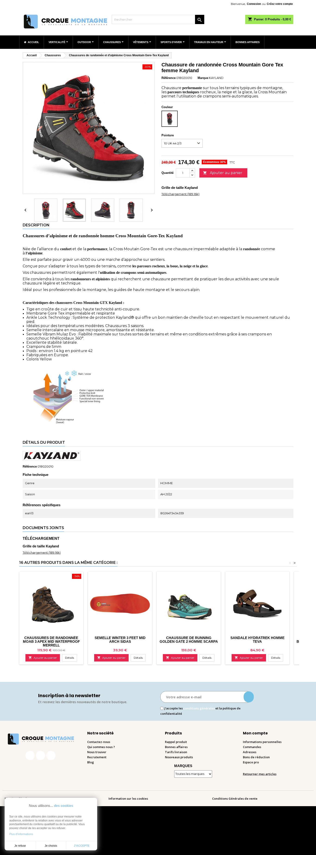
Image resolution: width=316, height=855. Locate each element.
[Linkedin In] (51, 755)
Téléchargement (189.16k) (180, 194)
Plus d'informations (21, 834)
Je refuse (20, 845)
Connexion (254, 4)
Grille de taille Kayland (179, 188)
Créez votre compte (280, 4)
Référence (168, 78)
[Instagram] (40, 755)
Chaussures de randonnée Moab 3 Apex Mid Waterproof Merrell (51, 641)
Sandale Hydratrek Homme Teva (257, 639)
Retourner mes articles (259, 774)
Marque (203, 78)
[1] (249, 696)
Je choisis (51, 845)
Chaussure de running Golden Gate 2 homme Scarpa (189, 639)
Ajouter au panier (222, 173)
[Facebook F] (30, 755)
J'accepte (82, 845)
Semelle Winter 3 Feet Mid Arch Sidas (120, 639)
